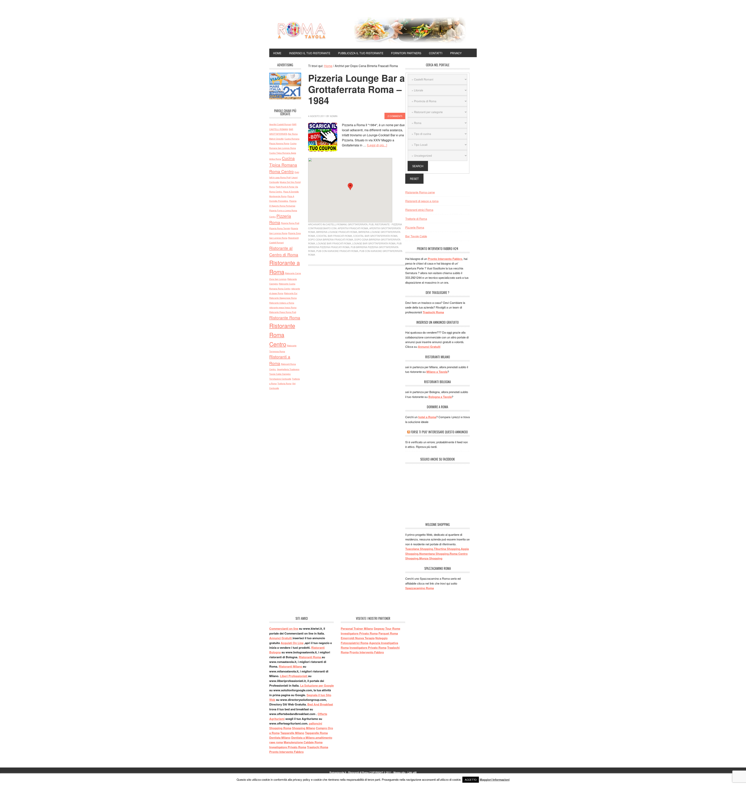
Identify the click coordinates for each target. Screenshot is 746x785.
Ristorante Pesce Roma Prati (282, 312)
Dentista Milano (279, 737)
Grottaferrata (358, 224)
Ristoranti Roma (310, 657)
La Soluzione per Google (317, 685)
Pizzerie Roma (414, 227)
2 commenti (395, 116)
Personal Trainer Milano (357, 628)
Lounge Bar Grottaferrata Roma (374, 243)
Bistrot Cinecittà (276, 138)
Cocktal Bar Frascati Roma (334, 235)
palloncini (315, 723)
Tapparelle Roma (316, 733)
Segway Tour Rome (387, 628)
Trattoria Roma (284, 383)
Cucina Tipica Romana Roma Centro (283, 164)
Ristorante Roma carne (420, 192)
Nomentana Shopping (434, 554)
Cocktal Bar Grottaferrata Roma (375, 235)
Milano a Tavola (436, 372)
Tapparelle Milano (292, 733)
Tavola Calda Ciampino (280, 373)
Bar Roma (293, 133)
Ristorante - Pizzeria (388, 224)
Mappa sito (399, 772)
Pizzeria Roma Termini (279, 228)
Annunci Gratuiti (429, 346)
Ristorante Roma (284, 317)
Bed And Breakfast (320, 704)
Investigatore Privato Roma (287, 747)
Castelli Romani (336, 224)
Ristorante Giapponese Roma (283, 297)
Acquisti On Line (292, 643)
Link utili (412, 772)
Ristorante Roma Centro (282, 334)
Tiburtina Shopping (447, 549)
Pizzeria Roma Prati (290, 223)
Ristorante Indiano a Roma (281, 302)
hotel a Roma (427, 417)
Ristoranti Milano (291, 666)
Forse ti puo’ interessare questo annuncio (439, 432)
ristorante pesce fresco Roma (282, 307)
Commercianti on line (283, 628)
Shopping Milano (303, 728)
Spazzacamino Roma (419, 588)
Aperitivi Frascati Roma (353, 228)
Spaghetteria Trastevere (288, 369)
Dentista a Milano (303, 737)
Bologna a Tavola (440, 397)
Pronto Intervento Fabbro (445, 259)
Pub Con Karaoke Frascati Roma (337, 251)
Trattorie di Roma (416, 219)
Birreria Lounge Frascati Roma (336, 231)
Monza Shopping (430, 558)
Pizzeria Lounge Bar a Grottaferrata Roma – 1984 (356, 89)
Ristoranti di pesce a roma (421, 201)
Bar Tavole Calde (416, 236)
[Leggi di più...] (377, 145)
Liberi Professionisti (294, 676)
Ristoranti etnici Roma (419, 210)
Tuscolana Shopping (419, 549)
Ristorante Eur (290, 293)
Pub (371, 224)
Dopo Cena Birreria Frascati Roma (330, 239)
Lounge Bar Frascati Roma (333, 243)
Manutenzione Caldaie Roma (303, 742)
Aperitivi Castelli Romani (280, 124)
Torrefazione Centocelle (280, 378)
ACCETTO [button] (471, 780)
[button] (350, 186)
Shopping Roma (280, 728)
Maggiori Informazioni (495, 779)
